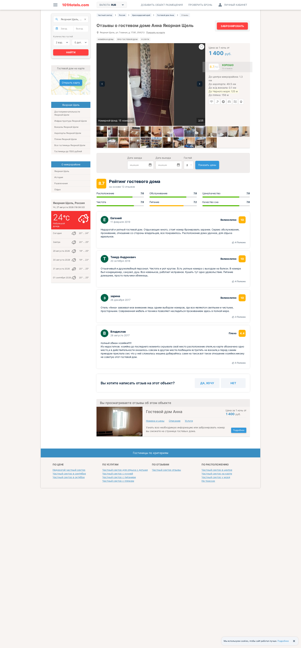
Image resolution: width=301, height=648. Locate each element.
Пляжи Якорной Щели (65, 139)
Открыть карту (71, 82)
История (58, 177)
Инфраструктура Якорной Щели (70, 121)
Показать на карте (155, 33)
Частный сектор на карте (217, 473)
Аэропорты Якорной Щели (67, 133)
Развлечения (61, 183)
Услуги (145, 39)
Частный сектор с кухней (117, 473)
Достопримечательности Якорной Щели (67, 113)
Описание (174, 420)
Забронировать (232, 26)
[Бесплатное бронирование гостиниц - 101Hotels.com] (76, 5)
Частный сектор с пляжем (118, 480)
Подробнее (238, 430)
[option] (151, 84)
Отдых (57, 189)
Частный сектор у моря (216, 477)
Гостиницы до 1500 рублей (68, 151)
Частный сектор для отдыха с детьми (125, 469)
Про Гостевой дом (127, 39)
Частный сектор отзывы (166, 469)
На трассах (208, 480)
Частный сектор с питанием (119, 477)
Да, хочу (207, 383)
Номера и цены (106, 39)
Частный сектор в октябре (69, 477)
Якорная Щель (61, 171)
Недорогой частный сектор (69, 469)
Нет (233, 383)
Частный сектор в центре (217, 469)
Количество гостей (63, 36)
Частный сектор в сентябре (69, 473)
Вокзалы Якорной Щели (66, 127)
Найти (71, 52)
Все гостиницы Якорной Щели (69, 145)
